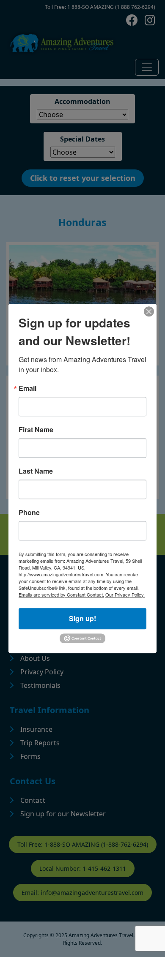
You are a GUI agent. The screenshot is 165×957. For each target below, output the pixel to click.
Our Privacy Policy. (125, 594)
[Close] (149, 311)
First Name (36, 429)
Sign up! (82, 618)
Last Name (36, 471)
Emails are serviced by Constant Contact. (61, 594)
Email (27, 388)
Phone (29, 512)
